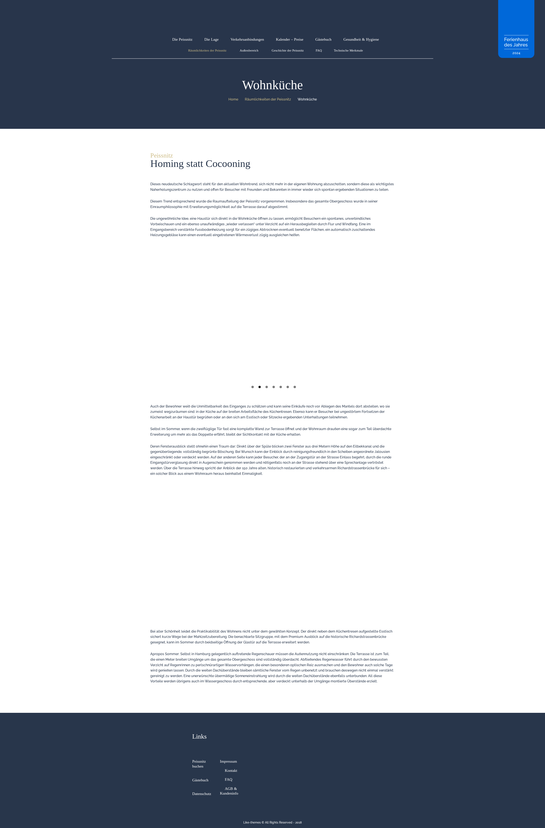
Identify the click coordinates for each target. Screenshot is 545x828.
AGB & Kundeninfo (229, 790)
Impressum (228, 761)
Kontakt (231, 770)
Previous (145, 314)
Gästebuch (200, 780)
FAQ (228, 779)
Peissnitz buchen (199, 763)
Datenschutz (201, 794)
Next (400, 314)
